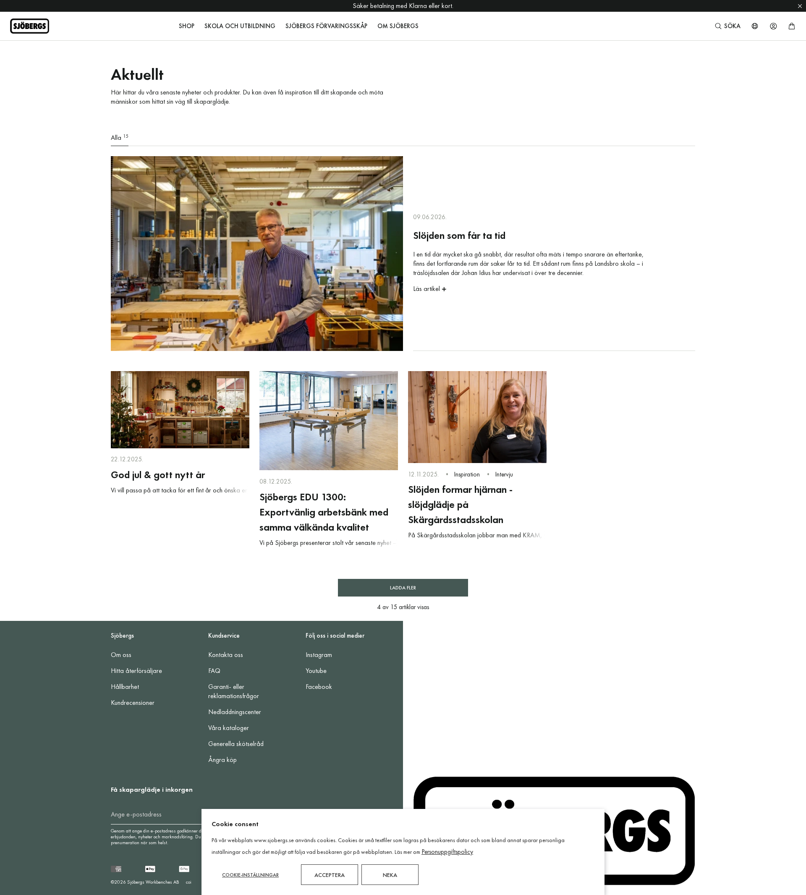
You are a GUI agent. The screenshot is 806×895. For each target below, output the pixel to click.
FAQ (214, 670)
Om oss (121, 654)
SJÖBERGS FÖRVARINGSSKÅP (326, 26)
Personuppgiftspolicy (447, 852)
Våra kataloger (228, 727)
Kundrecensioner (132, 702)
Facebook (319, 686)
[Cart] (792, 26)
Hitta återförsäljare (136, 670)
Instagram (319, 654)
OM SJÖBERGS (398, 26)
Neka (390, 875)
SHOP (186, 26)
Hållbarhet (125, 686)
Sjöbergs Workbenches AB (153, 882)
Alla (119, 137)
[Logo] (29, 26)
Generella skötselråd (236, 743)
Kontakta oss (225, 654)
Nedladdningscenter (234, 711)
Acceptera (329, 875)
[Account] (773, 26)
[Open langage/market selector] (755, 26)
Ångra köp (222, 759)
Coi (188, 882)
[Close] (800, 6)
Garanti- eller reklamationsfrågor (233, 691)
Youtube (316, 670)
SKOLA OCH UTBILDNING (239, 26)
